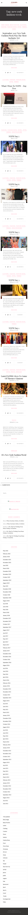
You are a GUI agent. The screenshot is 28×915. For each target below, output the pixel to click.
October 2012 (6, 791)
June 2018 (5, 606)
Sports (4, 890)
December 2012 (7, 786)
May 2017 (5, 639)
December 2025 (7, 559)
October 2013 (6, 756)
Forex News (6, 846)
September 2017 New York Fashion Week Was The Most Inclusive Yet (14, 35)
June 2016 (5, 671)
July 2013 (5, 765)
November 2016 (7, 656)
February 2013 (6, 780)
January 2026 (6, 556)
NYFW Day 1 (14, 328)
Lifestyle (5, 857)
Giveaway (5, 849)
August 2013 (6, 762)
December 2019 (7, 571)
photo (13, 371)
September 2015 (7, 697)
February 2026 (6, 553)
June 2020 (5, 565)
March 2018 (6, 612)
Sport (4, 887)
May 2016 (5, 674)
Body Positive (14, 24)
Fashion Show (12, 27)
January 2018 (6, 615)
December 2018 (7, 589)
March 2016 (6, 680)
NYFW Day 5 (14, 232)
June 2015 (5, 706)
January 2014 (6, 747)
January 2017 (6, 650)
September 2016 (7, 662)
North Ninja (18, 912)
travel (4, 893)
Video (14, 29)
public (4, 875)
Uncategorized (17, 132)
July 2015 (5, 703)
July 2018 (5, 603)
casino (4, 825)
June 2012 (5, 803)
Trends (24, 27)
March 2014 (6, 742)
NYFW (19, 27)
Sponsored (5, 884)
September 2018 (7, 597)
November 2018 (7, 592)
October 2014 (6, 724)
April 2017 (5, 642)
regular (19, 371)
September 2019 (7, 580)
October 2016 (6, 659)
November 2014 (7, 721)
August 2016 (6, 665)
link (4, 860)
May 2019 (5, 586)
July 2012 (5, 800)
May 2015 (5, 709)
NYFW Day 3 (14, 280)
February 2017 (6, 647)
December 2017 (7, 618)
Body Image (5, 24)
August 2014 (6, 727)
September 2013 (7, 759)
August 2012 (6, 797)
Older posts (6, 485)
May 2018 (5, 609)
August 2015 (6, 700)
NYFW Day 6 (14, 184)
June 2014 (5, 733)
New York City (6, 866)
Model (20, 130)
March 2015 (6, 712)
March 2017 (6, 644)
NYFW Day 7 (14, 136)
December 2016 (7, 653)
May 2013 (5, 771)
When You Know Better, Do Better (15, 521)
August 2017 (6, 630)
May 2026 (5, 550)
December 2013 (7, 750)
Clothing (23, 24)
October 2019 (6, 577)
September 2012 (7, 794)
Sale (4, 881)
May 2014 (5, 736)
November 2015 (7, 691)
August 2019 (6, 583)
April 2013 (5, 774)
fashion (3, 27)
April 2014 (5, 739)
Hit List (5, 852)
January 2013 (6, 783)
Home (4, 855)
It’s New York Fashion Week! (14, 455)
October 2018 (6, 595)
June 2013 (5, 768)
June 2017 (5, 636)
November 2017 (7, 621)
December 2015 (7, 689)
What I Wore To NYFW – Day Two (14, 87)
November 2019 (7, 574)
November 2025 (7, 562)
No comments (20, 72)
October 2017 (6, 624)
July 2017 (5, 633)
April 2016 (5, 677)
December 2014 (7, 718)
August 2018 (6, 600)
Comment (20, 314)
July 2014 (5, 730)
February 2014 (6, 744)
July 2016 (5, 668)
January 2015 (6, 715)
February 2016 (6, 683)
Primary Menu (2, 2)
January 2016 (6, 686)
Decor (4, 834)
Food (4, 843)
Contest (5, 831)
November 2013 (7, 753)
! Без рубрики (6, 816)
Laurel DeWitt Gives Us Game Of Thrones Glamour (14, 377)
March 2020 (6, 568)
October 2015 (6, 694)
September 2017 (7, 627)
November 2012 (7, 789)
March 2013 (6, 777)
